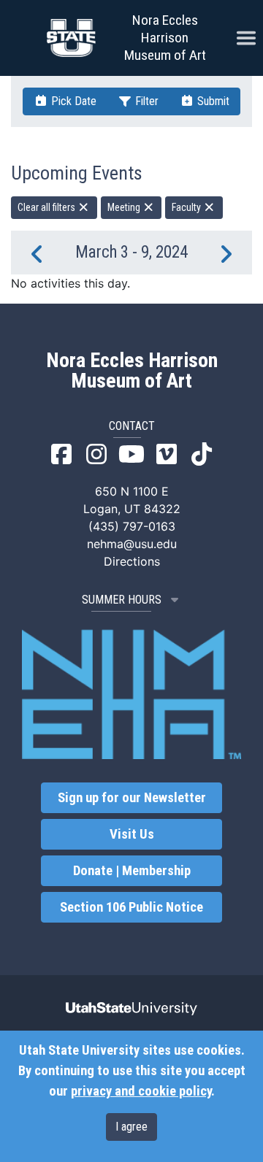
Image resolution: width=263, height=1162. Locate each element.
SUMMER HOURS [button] (121, 600)
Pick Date (72, 101)
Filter (145, 101)
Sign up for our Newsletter (132, 798)
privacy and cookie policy (141, 1091)
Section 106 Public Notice (131, 907)
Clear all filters (47, 207)
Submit (211, 101)
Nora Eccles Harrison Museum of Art (165, 38)
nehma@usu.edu (132, 543)
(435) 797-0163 (131, 526)
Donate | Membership (132, 871)
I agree (131, 1127)
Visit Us (132, 834)
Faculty (187, 207)
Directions (132, 561)
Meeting (124, 207)
